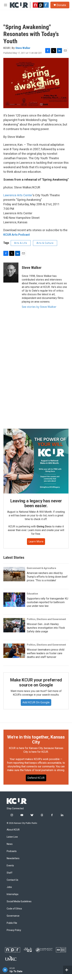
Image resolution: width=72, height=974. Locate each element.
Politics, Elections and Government (46, 619)
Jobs (9, 887)
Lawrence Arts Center (17, 195)
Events (10, 865)
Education (32, 593)
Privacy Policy (14, 930)
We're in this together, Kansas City (36, 740)
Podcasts (12, 851)
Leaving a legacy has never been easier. (36, 503)
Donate (61, 5)
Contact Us (12, 880)
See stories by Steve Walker (39, 307)
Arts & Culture (45, 243)
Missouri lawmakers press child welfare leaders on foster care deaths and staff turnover (45, 653)
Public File (12, 923)
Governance (13, 916)
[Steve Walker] (10, 273)
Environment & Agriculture (41, 568)
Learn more (36, 541)
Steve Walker (22, 48)
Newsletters (13, 858)
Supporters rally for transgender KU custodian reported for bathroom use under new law (47, 602)
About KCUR (13, 829)
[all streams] (67, 970)
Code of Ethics (14, 908)
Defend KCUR (36, 778)
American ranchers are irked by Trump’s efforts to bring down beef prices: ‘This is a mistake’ (47, 576)
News (10, 844)
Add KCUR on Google (36, 702)
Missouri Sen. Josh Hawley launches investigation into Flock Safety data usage (46, 628)
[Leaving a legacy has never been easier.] (36, 461)
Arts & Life (20, 243)
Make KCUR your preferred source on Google (36, 682)
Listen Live (12, 837)
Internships (12, 894)
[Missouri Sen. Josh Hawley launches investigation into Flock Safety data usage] (14, 625)
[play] (5, 969)
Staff (9, 873)
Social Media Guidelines (19, 901)
